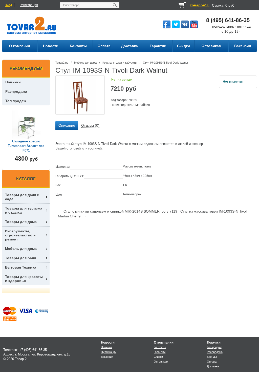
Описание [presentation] (66, 125)
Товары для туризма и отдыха (23, 210)
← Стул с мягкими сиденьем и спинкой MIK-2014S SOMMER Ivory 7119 (117, 211)
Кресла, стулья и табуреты (119, 62)
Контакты (160, 347)
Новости (108, 342)
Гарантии (159, 351)
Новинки (13, 82)
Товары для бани (20, 258)
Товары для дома (21, 222)
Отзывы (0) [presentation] (90, 125)
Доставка (213, 366)
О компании (164, 342)
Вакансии (107, 356)
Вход (8, 5)
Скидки (158, 356)
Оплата (212, 361)
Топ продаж (15, 101)
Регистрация (29, 5)
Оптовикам (161, 361)
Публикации (108, 351)
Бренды (212, 356)
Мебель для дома (85, 62)
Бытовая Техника (20, 267)
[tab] (66, 125)
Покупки (214, 342)
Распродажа (16, 91)
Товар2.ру (61, 62)
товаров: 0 (199, 5)
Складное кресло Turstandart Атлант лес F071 (26, 145)
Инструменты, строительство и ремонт (20, 235)
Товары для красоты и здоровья (24, 279)
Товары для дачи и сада (22, 197)
